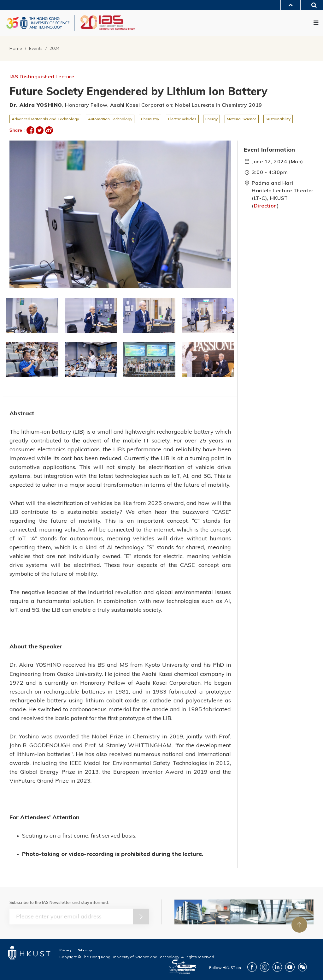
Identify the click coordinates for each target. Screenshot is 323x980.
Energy (211, 119)
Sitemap (85, 950)
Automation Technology (110, 119)
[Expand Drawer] (290, 5)
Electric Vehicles (182, 119)
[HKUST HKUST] (37, 23)
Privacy (65, 950)
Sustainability (278, 119)
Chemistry (150, 119)
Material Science (241, 119)
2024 (55, 48)
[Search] (312, 6)
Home (15, 48)
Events (36, 48)
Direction (265, 205)
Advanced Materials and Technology (45, 119)
